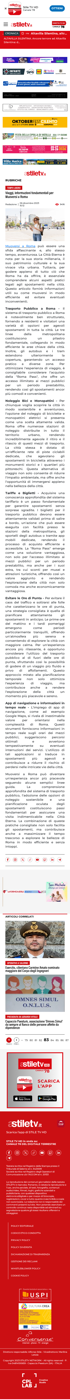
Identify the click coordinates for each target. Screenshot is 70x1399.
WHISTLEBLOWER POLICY (25, 1268)
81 (36, 1040)
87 (67, 1040)
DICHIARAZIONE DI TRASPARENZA (30, 1254)
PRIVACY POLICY (20, 1240)
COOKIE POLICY (20, 1275)
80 (31, 1040)
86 (62, 1040)
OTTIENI (57, 8)
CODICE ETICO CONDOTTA (26, 1233)
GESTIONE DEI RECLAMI (24, 1261)
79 (26, 1040)
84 (52, 1040)
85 (57, 1040)
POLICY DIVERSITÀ (21, 1247)
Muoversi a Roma (20, 246)
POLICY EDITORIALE (22, 1226)
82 (40, 1040)
